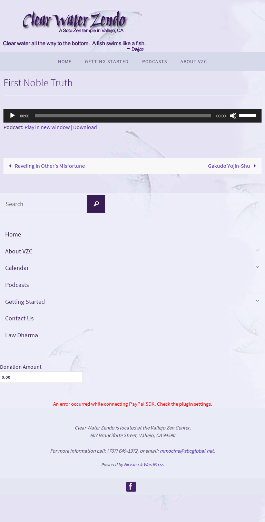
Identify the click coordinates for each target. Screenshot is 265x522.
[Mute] (233, 115)
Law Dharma (21, 335)
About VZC (18, 251)
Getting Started (25, 302)
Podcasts (17, 285)
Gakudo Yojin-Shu (229, 165)
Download (85, 127)
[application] (132, 116)
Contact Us (19, 318)
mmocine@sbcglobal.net (187, 450)
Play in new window (47, 127)
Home (13, 234)
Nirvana (131, 464)
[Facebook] (130, 486)
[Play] (12, 115)
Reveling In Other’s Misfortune (49, 165)
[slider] (248, 115)
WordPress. (154, 464)
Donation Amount (20, 366)
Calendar (17, 268)
